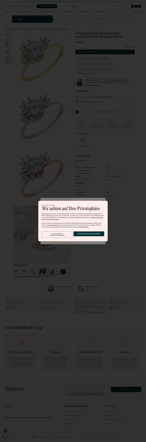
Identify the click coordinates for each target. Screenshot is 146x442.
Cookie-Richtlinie (83, 227)
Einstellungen (53, 225)
